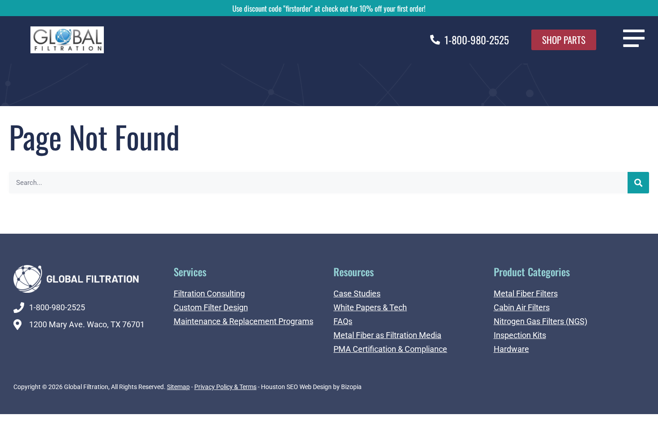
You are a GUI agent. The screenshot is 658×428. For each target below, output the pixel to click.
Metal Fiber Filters (526, 293)
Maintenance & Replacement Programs (243, 321)
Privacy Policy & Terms (225, 386)
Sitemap (178, 386)
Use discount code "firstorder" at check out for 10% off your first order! (329, 8)
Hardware (511, 349)
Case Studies (356, 293)
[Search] (638, 182)
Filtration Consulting (209, 293)
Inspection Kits (520, 335)
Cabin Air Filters (522, 307)
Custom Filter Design (211, 307)
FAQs (342, 321)
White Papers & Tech (370, 307)
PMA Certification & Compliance (390, 349)
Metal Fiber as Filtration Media (387, 335)
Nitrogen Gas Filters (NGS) (540, 321)
